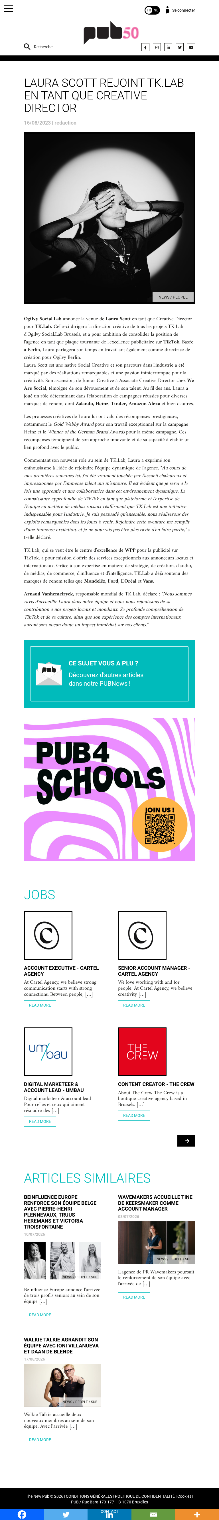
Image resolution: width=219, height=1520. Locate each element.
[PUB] (111, 36)
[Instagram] (157, 47)
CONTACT (109, 1511)
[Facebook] (145, 47)
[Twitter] (180, 47)
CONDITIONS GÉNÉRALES (89, 1496)
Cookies (184, 1496)
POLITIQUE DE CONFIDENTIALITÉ (145, 1496)
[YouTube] (191, 47)
